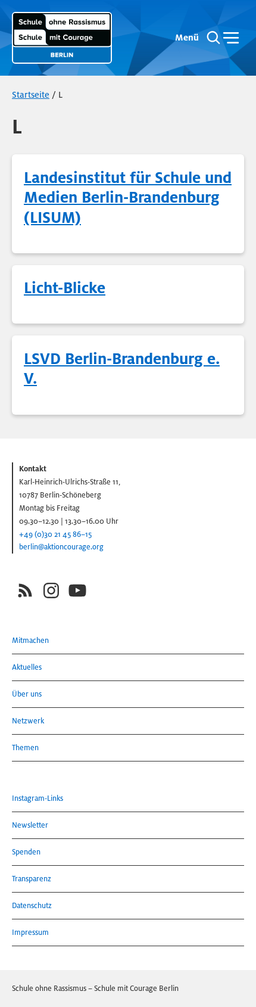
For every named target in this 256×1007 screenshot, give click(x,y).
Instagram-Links (37, 798)
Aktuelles (27, 667)
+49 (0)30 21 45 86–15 (55, 534)
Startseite (30, 94)
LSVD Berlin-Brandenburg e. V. (122, 368)
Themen (25, 747)
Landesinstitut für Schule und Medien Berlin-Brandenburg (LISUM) (128, 197)
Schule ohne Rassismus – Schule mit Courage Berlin (95, 988)
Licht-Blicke (64, 287)
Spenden (26, 851)
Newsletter (30, 824)
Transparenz (31, 878)
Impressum (30, 932)
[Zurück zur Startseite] (62, 38)
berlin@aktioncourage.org (61, 546)
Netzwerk (28, 720)
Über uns (27, 693)
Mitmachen (30, 640)
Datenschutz (32, 905)
